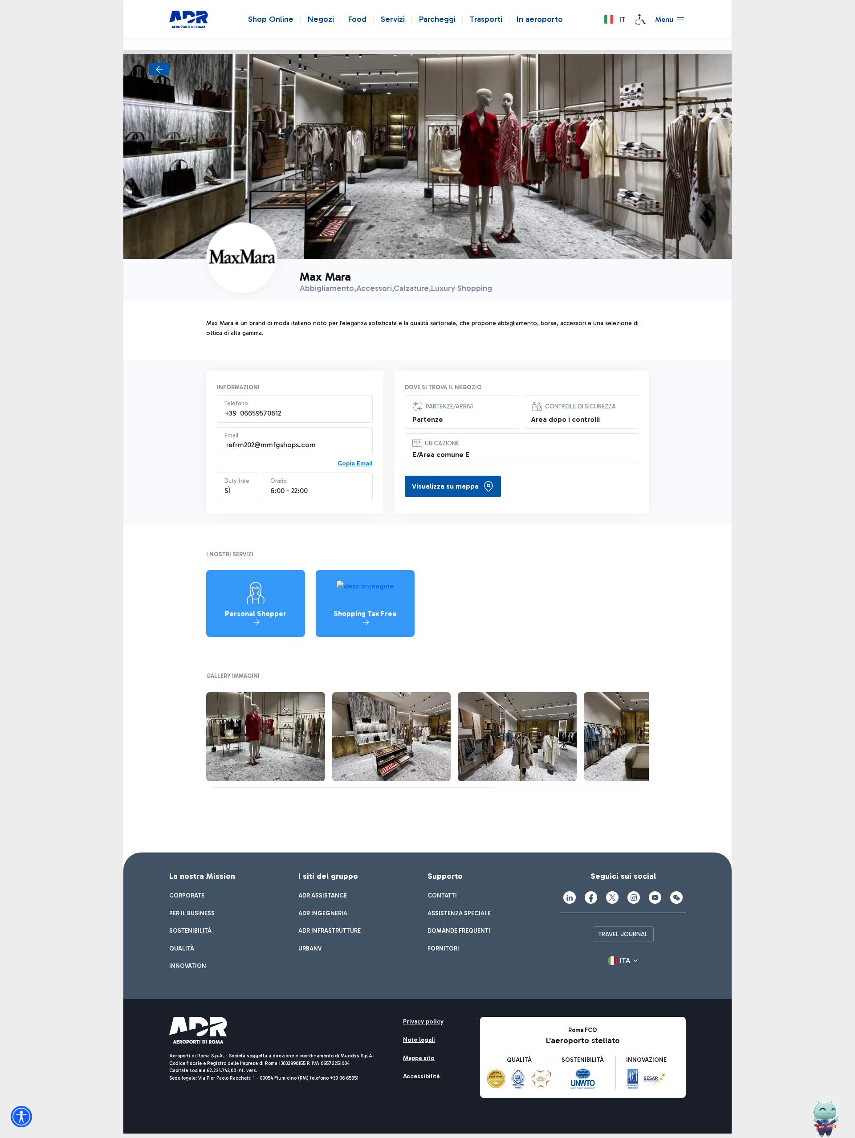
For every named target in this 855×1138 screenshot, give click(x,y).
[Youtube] (655, 897)
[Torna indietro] (159, 69)
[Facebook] (591, 897)
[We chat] (676, 897)
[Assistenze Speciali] (640, 19)
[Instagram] (633, 897)
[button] (614, 19)
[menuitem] (186, 895)
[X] (612, 897)
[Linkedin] (569, 897)
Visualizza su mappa (445, 486)
